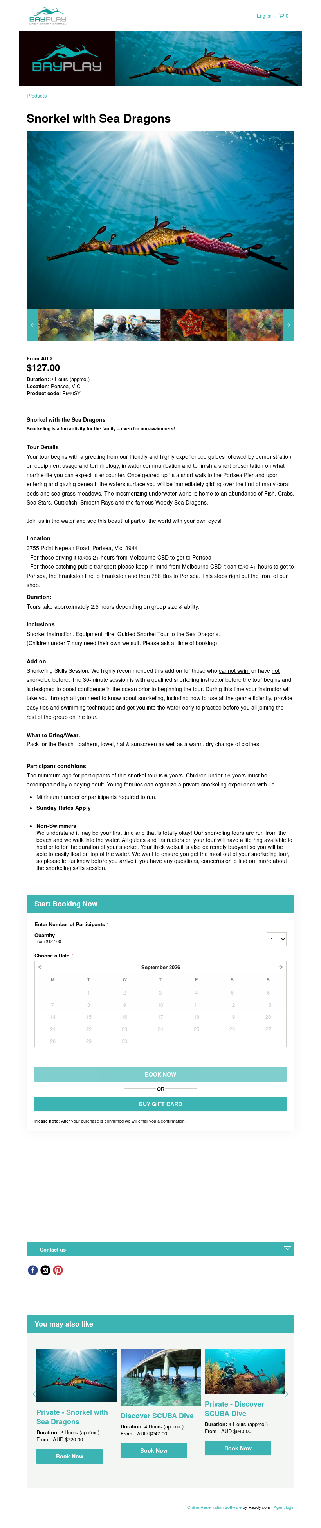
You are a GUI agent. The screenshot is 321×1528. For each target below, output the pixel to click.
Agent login (284, 1507)
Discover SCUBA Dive (157, 1415)
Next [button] (286, 1394)
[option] (60, 325)
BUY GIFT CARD (160, 1104)
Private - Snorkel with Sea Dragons (72, 1416)
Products (37, 95)
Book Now (69, 1456)
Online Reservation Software (214, 1507)
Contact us (53, 1249)
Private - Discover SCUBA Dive (234, 1408)
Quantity (47, 937)
